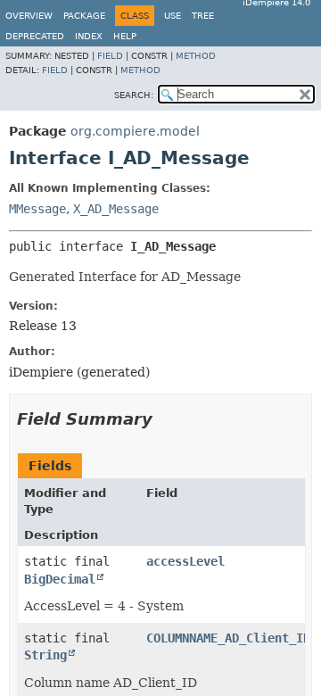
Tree (203, 16)
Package (84, 16)
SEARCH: (133, 95)
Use (172, 16)
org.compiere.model (135, 131)
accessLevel (185, 561)
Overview (29, 16)
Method (196, 56)
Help (124, 36)
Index (89, 36)
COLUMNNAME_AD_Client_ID (228, 638)
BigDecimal (59, 579)
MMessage (37, 209)
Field (110, 56)
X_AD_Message (116, 209)
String (45, 655)
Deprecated (34, 36)
